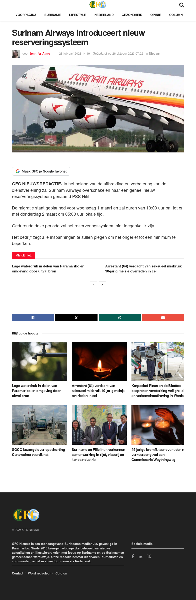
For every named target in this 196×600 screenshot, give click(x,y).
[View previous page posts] (93, 284)
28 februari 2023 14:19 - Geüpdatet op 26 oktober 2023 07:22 (101, 53)
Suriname (52, 14)
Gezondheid (132, 14)
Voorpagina (26, 14)
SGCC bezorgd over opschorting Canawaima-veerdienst (38, 452)
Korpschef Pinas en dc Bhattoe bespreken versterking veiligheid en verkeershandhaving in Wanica (158, 390)
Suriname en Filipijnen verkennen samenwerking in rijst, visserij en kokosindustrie (98, 454)
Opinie (155, 14)
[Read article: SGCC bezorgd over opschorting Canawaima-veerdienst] (39, 424)
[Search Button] (181, 4)
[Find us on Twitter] (149, 556)
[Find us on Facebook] (132, 556)
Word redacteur (39, 573)
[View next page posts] (102, 284)
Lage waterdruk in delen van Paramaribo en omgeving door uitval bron (48, 268)
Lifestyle (77, 14)
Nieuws (154, 53)
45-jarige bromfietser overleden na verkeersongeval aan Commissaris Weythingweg (158, 454)
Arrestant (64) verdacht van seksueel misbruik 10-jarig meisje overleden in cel (143, 268)
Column (176, 14)
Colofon (61, 573)
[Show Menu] (14, 4)
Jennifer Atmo (39, 53)
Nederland (104, 14)
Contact (17, 573)
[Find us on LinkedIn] (140, 556)
